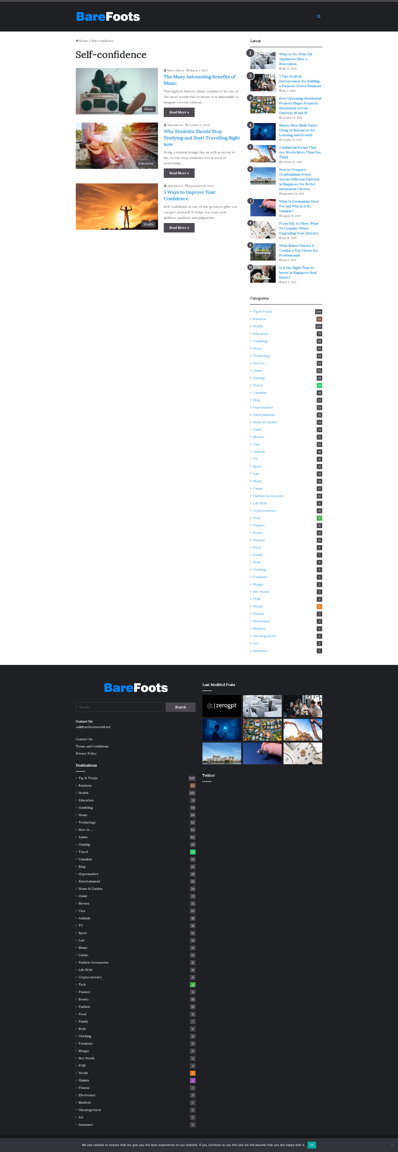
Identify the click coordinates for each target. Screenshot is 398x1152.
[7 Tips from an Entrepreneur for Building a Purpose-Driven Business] (263, 82)
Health (258, 326)
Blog (256, 400)
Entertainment (264, 415)
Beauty (258, 533)
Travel (258, 385)
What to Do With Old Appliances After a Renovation (295, 59)
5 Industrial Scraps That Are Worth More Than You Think (300, 152)
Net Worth (261, 592)
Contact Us (84, 739)
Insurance (260, 651)
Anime (257, 370)
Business (259, 319)
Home (83, 41)
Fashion (259, 540)
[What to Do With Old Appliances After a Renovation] (263, 60)
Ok (312, 1145)
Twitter (208, 775)
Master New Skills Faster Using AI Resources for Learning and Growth (298, 130)
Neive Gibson (175, 70)
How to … (260, 363)
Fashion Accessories (268, 496)
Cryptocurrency (264, 510)
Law (256, 474)
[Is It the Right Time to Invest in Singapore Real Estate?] (263, 274)
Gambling (260, 341)
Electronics (261, 621)
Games (84, 1080)
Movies (258, 437)
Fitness (258, 614)
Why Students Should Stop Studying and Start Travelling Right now (202, 137)
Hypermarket (263, 407)
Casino (258, 488)
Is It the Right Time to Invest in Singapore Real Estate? (297, 272)
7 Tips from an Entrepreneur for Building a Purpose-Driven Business (300, 81)
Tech (256, 518)
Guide (257, 429)
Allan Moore (175, 125)
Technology (261, 356)
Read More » (179, 112)
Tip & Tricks (262, 311)
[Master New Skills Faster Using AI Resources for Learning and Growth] (263, 131)
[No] (392, 1145)
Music (257, 481)
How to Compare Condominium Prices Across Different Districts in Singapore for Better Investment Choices (299, 179)
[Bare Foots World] (108, 16)
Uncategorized (264, 636)
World (257, 606)
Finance (259, 525)
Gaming (259, 378)
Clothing (259, 569)
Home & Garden (265, 422)
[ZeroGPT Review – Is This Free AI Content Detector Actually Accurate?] (221, 706)
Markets (259, 628)
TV (255, 459)
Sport (257, 466)
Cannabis (259, 393)
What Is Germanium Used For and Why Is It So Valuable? (299, 206)
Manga (258, 584)
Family (258, 555)
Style (256, 562)
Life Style (260, 503)
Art (255, 643)
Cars (256, 444)
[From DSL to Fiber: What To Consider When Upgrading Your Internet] (263, 229)
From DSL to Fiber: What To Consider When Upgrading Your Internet (299, 228)
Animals (259, 452)
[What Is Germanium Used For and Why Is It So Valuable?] (263, 207)
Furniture (260, 577)
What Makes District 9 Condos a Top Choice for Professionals (298, 250)
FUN (256, 599)
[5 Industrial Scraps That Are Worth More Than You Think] (263, 153)
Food (257, 547)
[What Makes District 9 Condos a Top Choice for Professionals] (263, 252)
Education (260, 334)
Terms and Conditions (92, 746)
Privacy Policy (86, 753)
